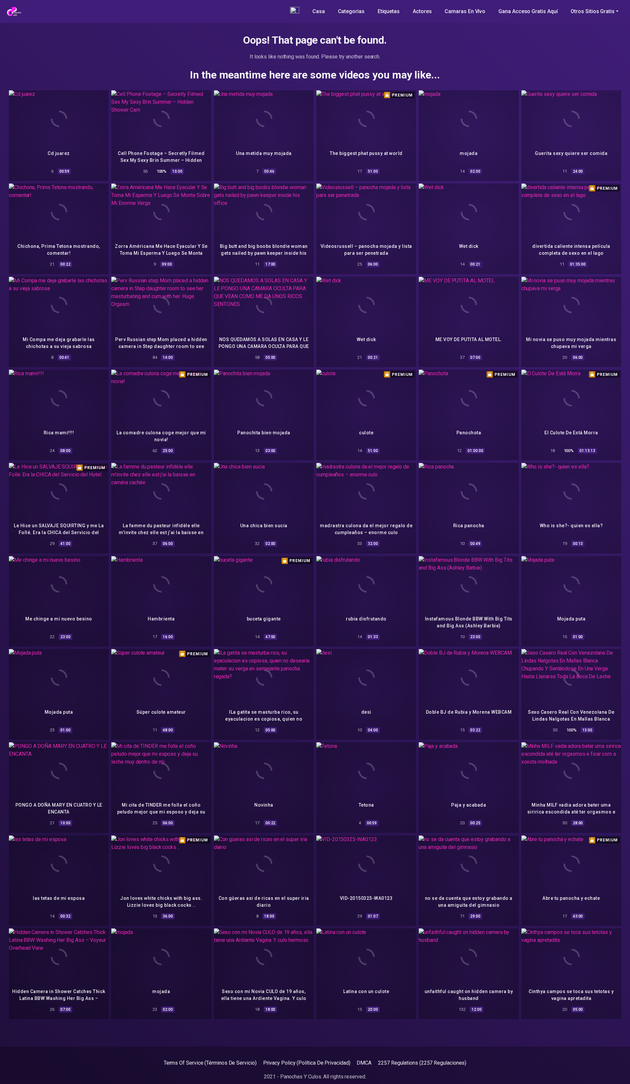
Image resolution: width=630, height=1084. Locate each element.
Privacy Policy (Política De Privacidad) (306, 1063)
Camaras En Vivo (465, 11)
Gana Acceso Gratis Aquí (527, 11)
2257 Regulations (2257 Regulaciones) (422, 1063)
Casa (318, 11)
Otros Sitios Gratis (592, 11)
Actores (422, 11)
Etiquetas (389, 11)
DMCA (364, 1063)
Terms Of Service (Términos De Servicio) (210, 1063)
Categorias (351, 11)
